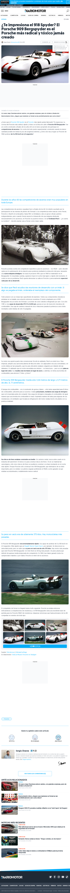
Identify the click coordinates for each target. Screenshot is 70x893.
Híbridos (60, 15)
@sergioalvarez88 (15, 42)
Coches (23, 15)
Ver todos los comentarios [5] (35, 774)
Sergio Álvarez (7, 42)
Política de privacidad (63, 891)
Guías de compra (33, 15)
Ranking (43, 15)
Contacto (40, 891)
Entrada (3, 19)
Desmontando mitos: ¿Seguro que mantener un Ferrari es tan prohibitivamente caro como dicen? (30, 116)
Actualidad (4, 15)
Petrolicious (10, 652)
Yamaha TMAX (60, 7)
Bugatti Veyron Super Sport (34, 546)
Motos (68, 15)
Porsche (31, 122)
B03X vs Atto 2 (45, 7)
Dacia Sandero (35, 7)
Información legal (47, 891)
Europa (8, 7)
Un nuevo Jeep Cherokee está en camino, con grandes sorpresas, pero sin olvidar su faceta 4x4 (30, 113)
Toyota (53, 7)
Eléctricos (52, 15)
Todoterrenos (26, 7)
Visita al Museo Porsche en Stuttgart (24, 655)
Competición (14, 15)
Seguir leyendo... (27, 759)
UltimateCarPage (21, 652)
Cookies (55, 891)
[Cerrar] (67, 46)
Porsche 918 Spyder (17, 122)
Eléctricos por (10, 5)
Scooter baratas (16, 7)
